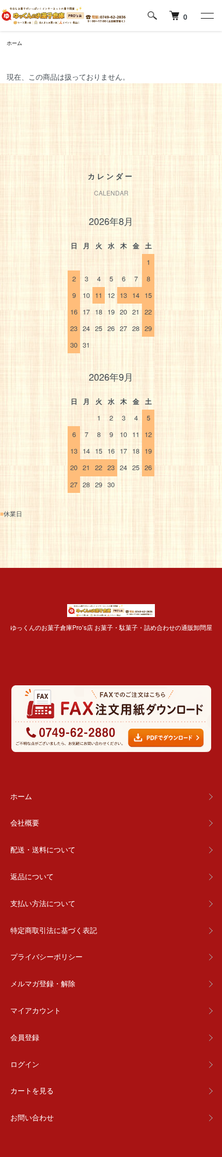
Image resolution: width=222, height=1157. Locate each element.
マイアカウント (35, 1010)
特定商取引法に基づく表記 (53, 930)
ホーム (14, 43)
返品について (32, 876)
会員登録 (24, 1037)
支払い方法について (42, 903)
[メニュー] (206, 15)
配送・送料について (42, 849)
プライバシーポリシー (46, 956)
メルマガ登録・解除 (42, 983)
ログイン (24, 1064)
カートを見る (32, 1090)
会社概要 (24, 822)
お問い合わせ (32, 1117)
